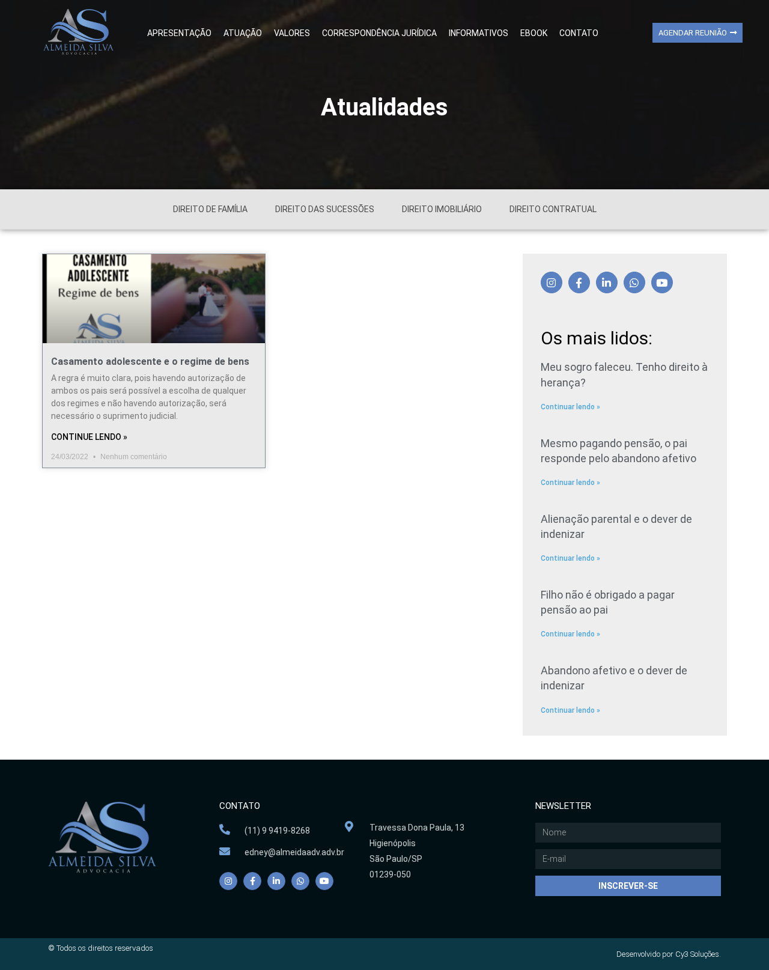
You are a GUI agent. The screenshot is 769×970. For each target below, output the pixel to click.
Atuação (242, 33)
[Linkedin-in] (607, 282)
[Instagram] (551, 282)
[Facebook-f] (579, 282)
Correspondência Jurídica (379, 33)
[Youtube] (662, 282)
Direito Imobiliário (442, 209)
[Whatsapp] (634, 282)
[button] (697, 33)
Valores (292, 33)
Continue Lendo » (89, 437)
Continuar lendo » (570, 407)
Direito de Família (210, 209)
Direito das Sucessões (324, 209)
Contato (578, 33)
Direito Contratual (553, 209)
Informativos (478, 33)
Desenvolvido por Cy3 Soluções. (668, 954)
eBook (533, 33)
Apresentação (179, 33)
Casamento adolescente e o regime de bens (150, 361)
